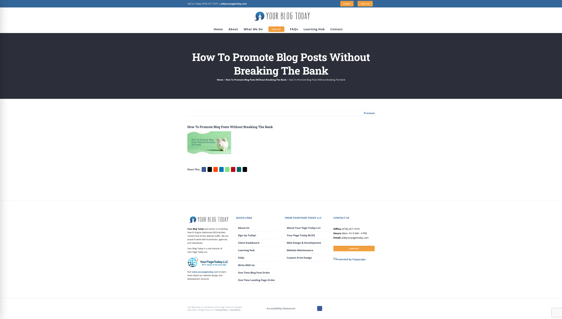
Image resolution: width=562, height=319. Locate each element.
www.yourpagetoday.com (205, 271)
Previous (369, 113)
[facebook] (319, 308)
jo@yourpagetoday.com (234, 3)
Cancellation (234, 310)
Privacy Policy (221, 310)
